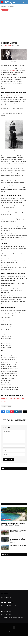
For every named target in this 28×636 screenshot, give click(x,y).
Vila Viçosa (9, 95)
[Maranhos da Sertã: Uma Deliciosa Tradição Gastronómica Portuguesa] (5, 532)
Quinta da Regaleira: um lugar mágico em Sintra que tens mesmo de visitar (18, 539)
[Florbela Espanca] (14, 59)
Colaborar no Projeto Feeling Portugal (9, 605)
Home (2, 6)
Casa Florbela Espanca (6, 401)
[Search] (23, 2)
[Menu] (26, 2)
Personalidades (5, 9)
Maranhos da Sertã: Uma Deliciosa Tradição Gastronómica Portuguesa (18, 532)
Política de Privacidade (6, 614)
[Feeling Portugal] (8, 2)
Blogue (5, 6)
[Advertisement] (14, 26)
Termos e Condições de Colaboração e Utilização (12, 617)
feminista (4, 406)
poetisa (9, 406)
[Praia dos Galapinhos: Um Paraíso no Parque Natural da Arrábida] (14, 514)
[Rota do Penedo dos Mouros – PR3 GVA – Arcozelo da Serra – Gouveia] (5, 547)
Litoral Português (6, 519)
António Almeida (7, 45)
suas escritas (12, 70)
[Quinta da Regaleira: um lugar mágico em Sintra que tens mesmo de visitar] (5, 539)
